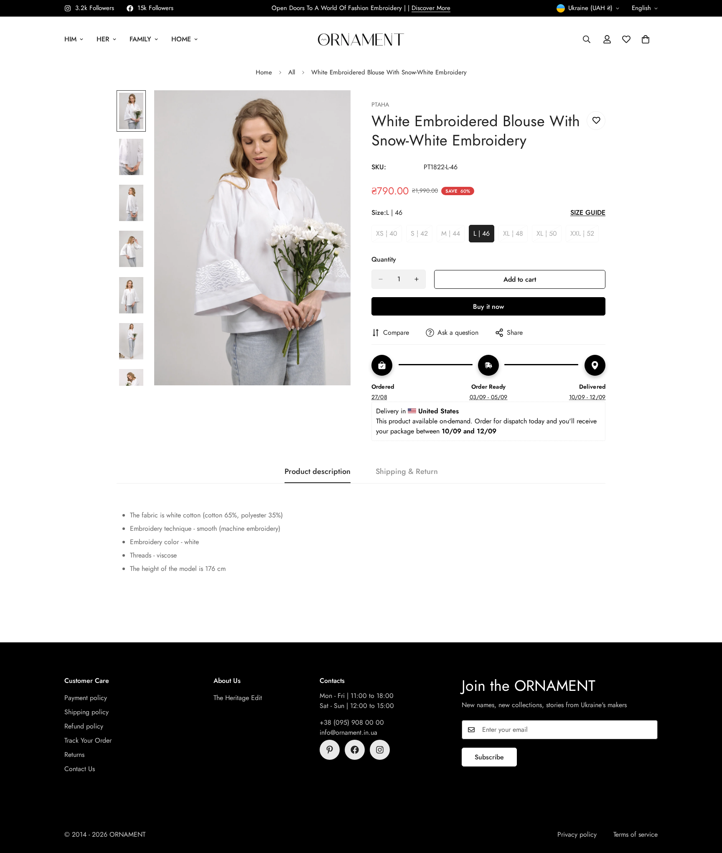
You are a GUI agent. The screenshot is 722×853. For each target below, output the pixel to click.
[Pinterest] (330, 750)
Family (140, 39)
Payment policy (85, 698)
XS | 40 (389, 236)
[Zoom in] (332, 108)
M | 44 (453, 236)
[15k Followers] (355, 750)
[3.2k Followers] (380, 750)
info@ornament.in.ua (348, 732)
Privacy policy (577, 834)
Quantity (383, 259)
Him (70, 39)
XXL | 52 (584, 236)
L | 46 (483, 236)
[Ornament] (361, 39)
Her (103, 39)
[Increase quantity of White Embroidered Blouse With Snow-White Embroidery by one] (416, 279)
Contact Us (79, 769)
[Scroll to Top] (705, 807)
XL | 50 (549, 236)
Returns (74, 754)
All (291, 72)
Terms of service (635, 834)
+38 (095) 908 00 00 (352, 722)
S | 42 (421, 236)
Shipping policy (86, 712)
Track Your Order (88, 740)
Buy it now (488, 306)
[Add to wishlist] (596, 120)
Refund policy (83, 726)
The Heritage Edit (238, 698)
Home (181, 39)
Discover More (431, 8)
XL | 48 (515, 236)
